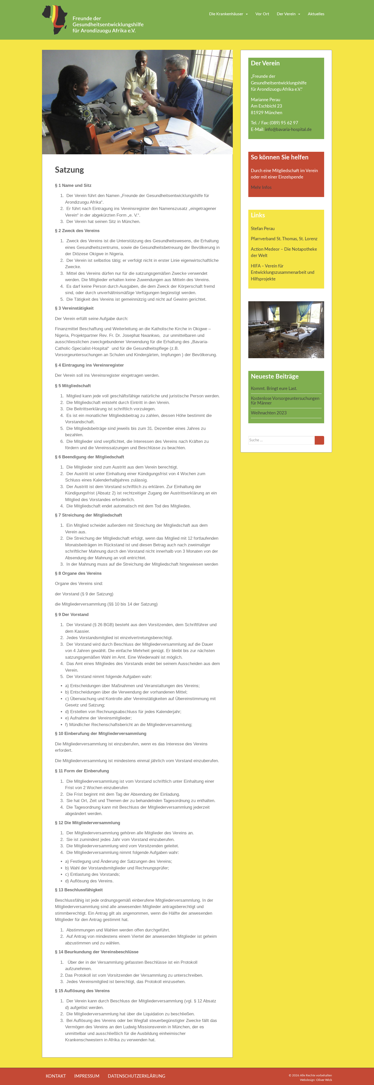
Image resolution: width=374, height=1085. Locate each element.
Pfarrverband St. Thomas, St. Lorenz (284, 239)
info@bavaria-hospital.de (288, 129)
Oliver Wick (324, 1079)
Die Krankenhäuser (226, 14)
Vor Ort (262, 14)
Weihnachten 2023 (269, 413)
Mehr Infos (261, 187)
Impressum (86, 1076)
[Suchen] (319, 440)
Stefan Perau (263, 229)
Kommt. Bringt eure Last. (274, 388)
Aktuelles (316, 14)
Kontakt (56, 1076)
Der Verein (286, 14)
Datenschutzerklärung (136, 1076)
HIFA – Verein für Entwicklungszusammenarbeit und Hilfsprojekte (282, 272)
